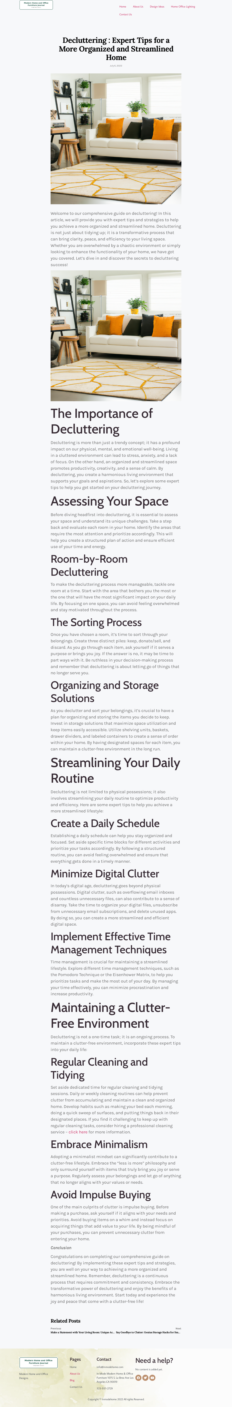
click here (78, 1132)
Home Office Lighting (183, 6)
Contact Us (125, 14)
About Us (138, 6)
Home (122, 6)
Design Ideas (157, 6)
